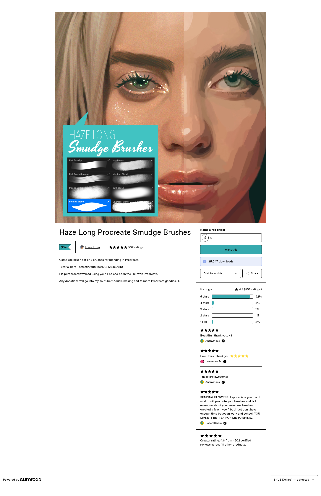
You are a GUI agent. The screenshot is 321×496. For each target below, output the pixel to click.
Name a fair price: (212, 229)
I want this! (231, 249)
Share (255, 273)
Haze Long (92, 247)
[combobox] (220, 273)
